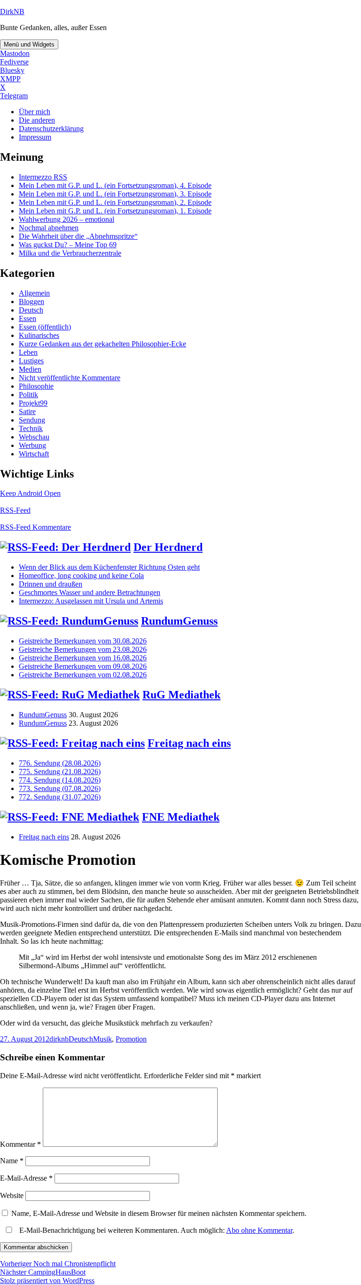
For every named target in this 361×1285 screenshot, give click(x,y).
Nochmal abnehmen (48, 228)
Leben (28, 352)
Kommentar (20, 1144)
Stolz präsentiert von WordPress (47, 1281)
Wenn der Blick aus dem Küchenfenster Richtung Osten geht (109, 567)
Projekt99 (33, 403)
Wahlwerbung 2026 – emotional (66, 219)
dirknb (59, 1039)
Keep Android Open (30, 493)
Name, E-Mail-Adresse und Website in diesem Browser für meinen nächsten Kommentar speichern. (158, 1213)
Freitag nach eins (189, 743)
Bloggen (31, 302)
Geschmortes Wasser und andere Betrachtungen (89, 592)
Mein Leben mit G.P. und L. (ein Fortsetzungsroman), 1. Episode (115, 211)
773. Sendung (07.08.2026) (60, 788)
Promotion (131, 1039)
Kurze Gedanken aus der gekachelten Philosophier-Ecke (102, 344)
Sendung (32, 420)
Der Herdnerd (168, 547)
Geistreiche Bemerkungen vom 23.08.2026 (83, 649)
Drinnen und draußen (50, 584)
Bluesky (12, 70)
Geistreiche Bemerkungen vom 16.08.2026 (83, 658)
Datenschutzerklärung (51, 129)
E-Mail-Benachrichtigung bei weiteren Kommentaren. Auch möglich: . (155, 1230)
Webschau (34, 437)
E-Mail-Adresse (26, 1178)
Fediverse (14, 62)
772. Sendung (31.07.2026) (60, 797)
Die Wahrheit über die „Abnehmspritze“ (78, 236)
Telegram (14, 96)
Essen (27, 318)
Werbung (32, 445)
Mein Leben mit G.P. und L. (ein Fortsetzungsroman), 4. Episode (115, 185)
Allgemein (34, 293)
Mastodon (15, 53)
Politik (28, 395)
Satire (27, 411)
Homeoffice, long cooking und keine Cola (81, 576)
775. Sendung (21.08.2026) (60, 772)
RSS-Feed (15, 510)
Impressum (35, 137)
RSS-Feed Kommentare (35, 527)
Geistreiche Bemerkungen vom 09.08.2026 (83, 666)
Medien (30, 369)
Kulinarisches (39, 335)
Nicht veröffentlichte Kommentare (69, 378)
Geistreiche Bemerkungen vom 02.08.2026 (83, 675)
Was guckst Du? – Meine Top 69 (68, 245)
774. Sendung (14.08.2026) (60, 780)
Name (12, 1161)
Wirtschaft (34, 454)
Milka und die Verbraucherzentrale (70, 253)
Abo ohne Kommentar (259, 1230)
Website (12, 1195)
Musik (102, 1039)
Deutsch (31, 310)
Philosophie (36, 386)
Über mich (34, 112)
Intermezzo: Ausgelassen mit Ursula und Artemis (91, 601)
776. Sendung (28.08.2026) (60, 763)
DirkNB (12, 12)
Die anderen (37, 120)
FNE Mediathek (181, 817)
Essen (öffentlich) (45, 327)
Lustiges (31, 361)
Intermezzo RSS (43, 177)
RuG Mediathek (181, 695)
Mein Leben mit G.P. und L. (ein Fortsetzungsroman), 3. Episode (115, 194)
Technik (31, 428)
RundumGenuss (179, 621)
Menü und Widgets (29, 44)
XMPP (10, 79)
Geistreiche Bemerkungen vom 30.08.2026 (83, 641)
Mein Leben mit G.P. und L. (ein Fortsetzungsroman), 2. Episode (115, 202)
